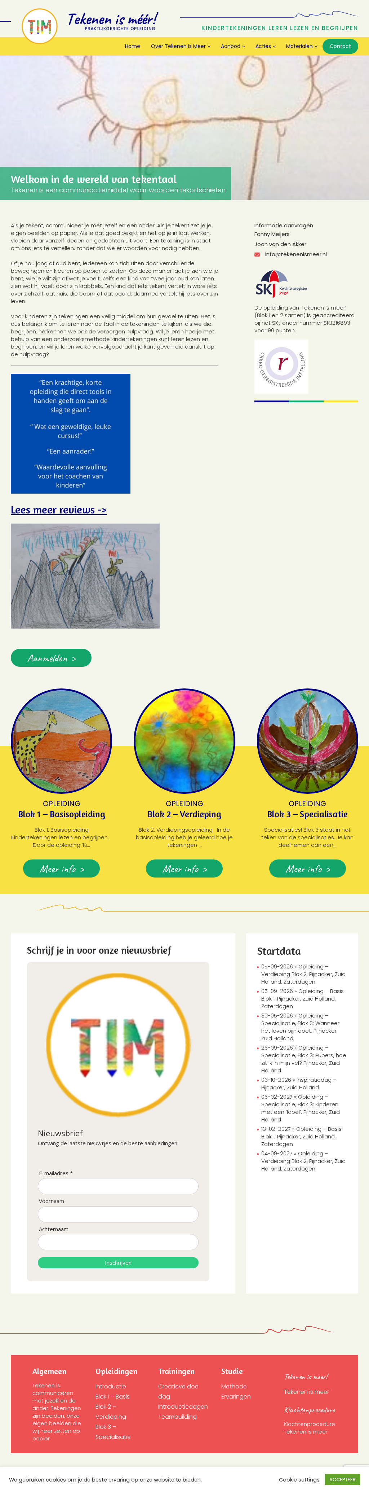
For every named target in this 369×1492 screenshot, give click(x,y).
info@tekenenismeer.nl (296, 254)
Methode (234, 1386)
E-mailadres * (56, 1173)
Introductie (110, 1386)
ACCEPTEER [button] (342, 1479)
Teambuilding (177, 1417)
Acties (263, 46)
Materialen (299, 46)
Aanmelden (47, 658)
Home (132, 46)
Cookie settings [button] (299, 1479)
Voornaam (51, 1201)
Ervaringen (236, 1396)
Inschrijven (118, 1262)
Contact (340, 46)
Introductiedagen (183, 1407)
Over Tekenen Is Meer (178, 46)
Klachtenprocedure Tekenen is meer (310, 1427)
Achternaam (53, 1229)
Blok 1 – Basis (112, 1396)
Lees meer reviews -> (59, 509)
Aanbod (230, 46)
